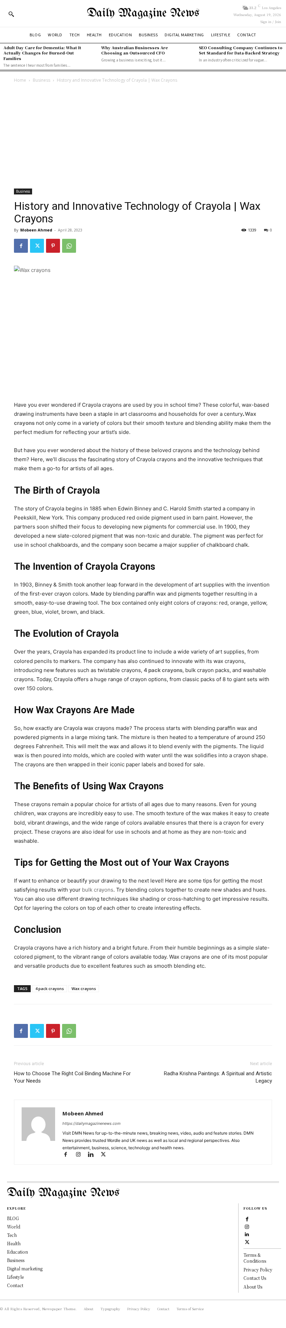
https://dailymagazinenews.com (91, 1123)
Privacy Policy (257, 1269)
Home (20, 80)
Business (41, 80)
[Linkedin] (94, 1155)
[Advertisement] (143, 136)
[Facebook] (21, 246)
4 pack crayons (49, 988)
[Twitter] (37, 246)
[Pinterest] (53, 246)
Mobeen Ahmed (36, 230)
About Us (252, 1287)
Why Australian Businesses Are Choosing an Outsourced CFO (134, 50)
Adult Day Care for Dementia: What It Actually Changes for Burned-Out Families (42, 53)
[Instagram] (81, 1155)
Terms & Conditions (254, 1258)
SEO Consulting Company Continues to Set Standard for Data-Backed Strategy (241, 50)
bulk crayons (97, 889)
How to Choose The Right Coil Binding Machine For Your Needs (72, 1077)
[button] (11, 14)
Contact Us (254, 1278)
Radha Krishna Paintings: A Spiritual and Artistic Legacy (218, 1077)
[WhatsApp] (69, 246)
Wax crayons (84, 988)
